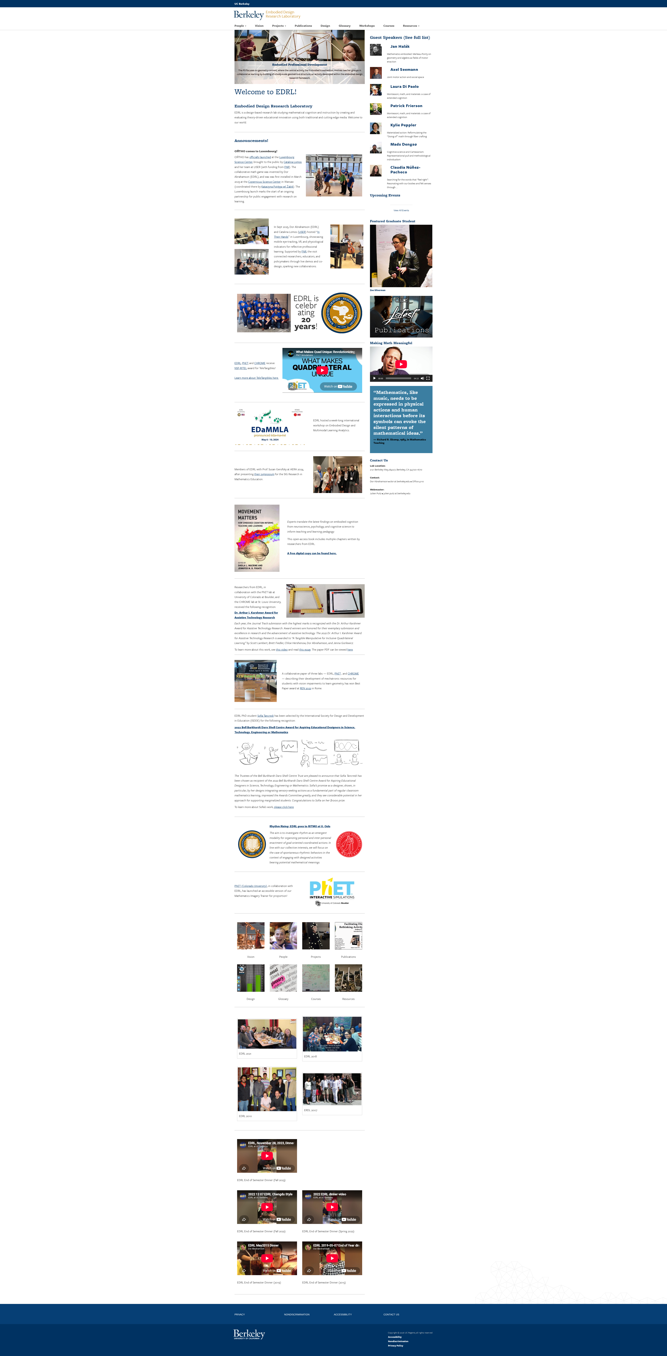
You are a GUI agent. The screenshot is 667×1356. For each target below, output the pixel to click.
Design (325, 26)
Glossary (345, 26)
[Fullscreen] (428, 378)
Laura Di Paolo (404, 86)
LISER (302, 232)
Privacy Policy (395, 1345)
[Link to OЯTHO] (299, 57)
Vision (259, 26)
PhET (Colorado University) (250, 886)
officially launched (260, 157)
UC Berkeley (241, 4)
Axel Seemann (404, 69)
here (350, 649)
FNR (286, 167)
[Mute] (422, 378)
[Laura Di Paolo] (376, 90)
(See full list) (400, 37)
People (239, 26)
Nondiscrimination (398, 1341)
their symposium (264, 474)
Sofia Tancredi (265, 716)
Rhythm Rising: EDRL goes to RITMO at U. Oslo (300, 826)
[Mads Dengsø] (376, 148)
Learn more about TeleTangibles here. (256, 378)
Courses (388, 26)
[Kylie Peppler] (376, 129)
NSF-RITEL (240, 368)
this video (282, 649)
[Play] (374, 378)
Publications (303, 26)
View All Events (401, 210)
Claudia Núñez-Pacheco (405, 169)
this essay (305, 649)
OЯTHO (239, 151)
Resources (410, 26)
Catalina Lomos (293, 162)
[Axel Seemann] (376, 73)
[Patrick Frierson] (376, 109)
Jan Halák (400, 46)
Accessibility (395, 1337)
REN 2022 (305, 688)
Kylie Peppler (403, 125)
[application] (401, 364)
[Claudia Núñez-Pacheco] (376, 171)
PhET (245, 363)
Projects (278, 26)
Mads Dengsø (403, 144)
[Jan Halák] (376, 50)
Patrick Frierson (406, 105)
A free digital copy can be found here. (312, 553)
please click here (284, 807)
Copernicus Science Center (264, 182)
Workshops (367, 26)
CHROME (259, 363)
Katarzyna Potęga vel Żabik (277, 186)
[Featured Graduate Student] (401, 255)
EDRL (237, 363)
